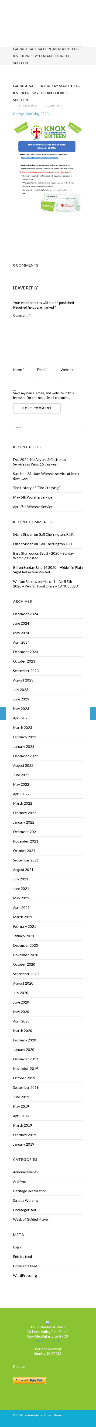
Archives (20, 1181)
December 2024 (25, 614)
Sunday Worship (25, 1200)
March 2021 (22, 917)
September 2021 (26, 860)
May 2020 (21, 1012)
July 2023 (20, 690)
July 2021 (20, 879)
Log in (18, 1247)
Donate (19, 1366)
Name (18, 370)
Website (67, 370)
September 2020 (26, 974)
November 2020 (25, 955)
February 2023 (24, 737)
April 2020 (21, 1021)
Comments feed (25, 1266)
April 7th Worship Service (33, 507)
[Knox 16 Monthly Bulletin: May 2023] (93, 713)
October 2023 (24, 661)
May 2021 (21, 898)
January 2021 (23, 936)
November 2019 (25, 1068)
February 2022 (24, 813)
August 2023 (23, 680)
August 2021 (23, 869)
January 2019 (23, 1144)
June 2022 (21, 775)
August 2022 (23, 765)
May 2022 (21, 784)
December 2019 (25, 1059)
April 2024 (21, 642)
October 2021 (24, 851)
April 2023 (21, 718)
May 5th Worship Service (32, 497)
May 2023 (21, 708)
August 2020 (23, 983)
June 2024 (21, 623)
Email (42, 370)
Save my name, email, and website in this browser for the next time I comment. (43, 395)
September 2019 (26, 1087)
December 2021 (25, 832)
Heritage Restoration (30, 1191)
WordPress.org (25, 1275)
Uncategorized (24, 1210)
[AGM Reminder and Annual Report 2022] (3, 713)
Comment (21, 315)
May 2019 (21, 1106)
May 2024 (21, 633)
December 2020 (25, 945)
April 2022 (21, 794)
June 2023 (21, 699)
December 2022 (25, 756)
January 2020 (23, 1049)
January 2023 (23, 746)
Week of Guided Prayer (31, 1219)
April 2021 (21, 907)
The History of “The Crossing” (36, 488)
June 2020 (21, 1002)
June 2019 (21, 1097)
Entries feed (22, 1256)
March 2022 (22, 803)
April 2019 (21, 1116)
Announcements (25, 1172)
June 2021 (21, 888)
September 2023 (26, 671)
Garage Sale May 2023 (31, 114)
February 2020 (24, 1040)
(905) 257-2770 (47, 1341)
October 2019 (24, 1078)
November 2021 (25, 841)
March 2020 (22, 1030)
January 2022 (23, 822)
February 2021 (24, 926)
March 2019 (22, 1125)
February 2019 (24, 1135)
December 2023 (25, 652)
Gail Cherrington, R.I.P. (56, 534)
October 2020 (24, 964)
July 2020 (20, 993)
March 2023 (22, 727)
